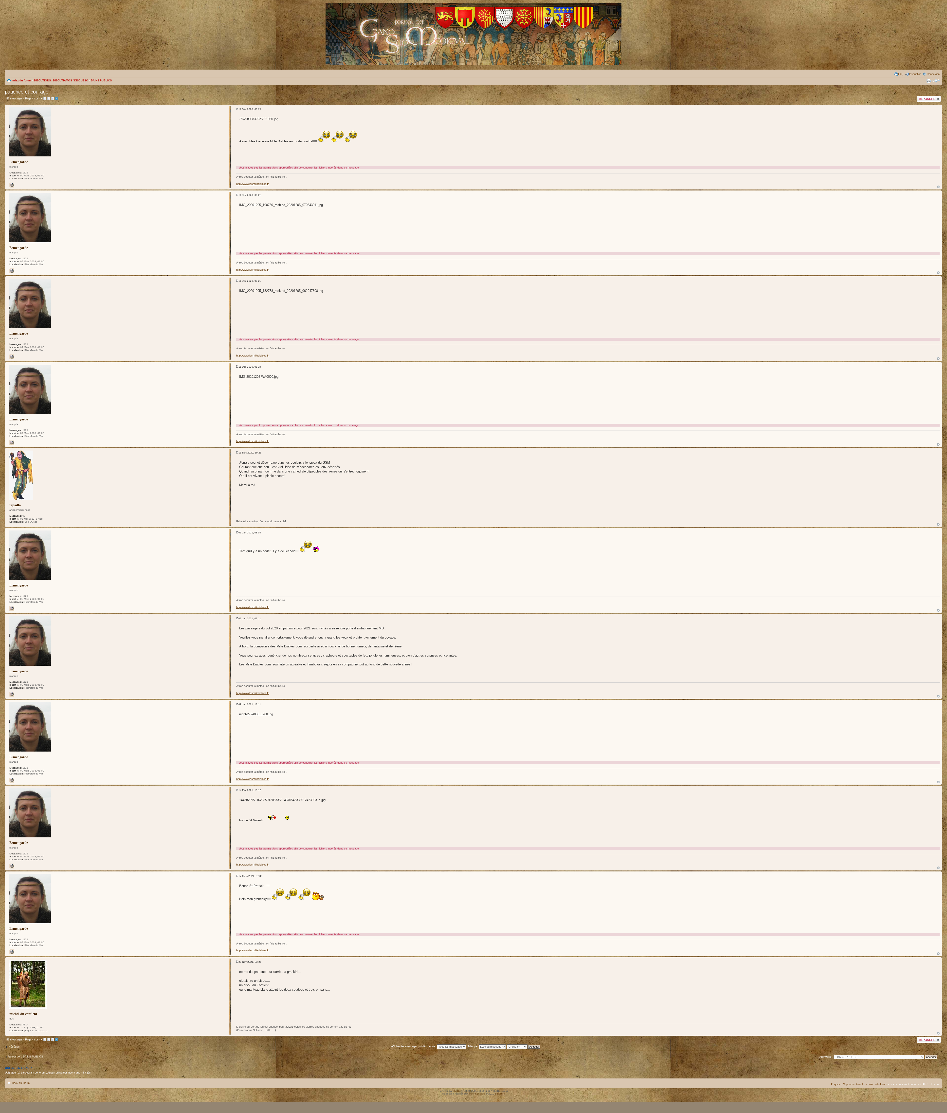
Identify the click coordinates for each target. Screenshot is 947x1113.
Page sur (32, 98)
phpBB (457, 1091)
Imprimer (928, 81)
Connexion (933, 74)
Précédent (14, 1046)
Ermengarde (18, 162)
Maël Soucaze (477, 1093)
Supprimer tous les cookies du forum (865, 1084)
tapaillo (15, 505)
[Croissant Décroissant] (526, 1046)
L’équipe (836, 1084)
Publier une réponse (929, 97)
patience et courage (26, 91)
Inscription (915, 74)
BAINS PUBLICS (101, 80)
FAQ (901, 74)
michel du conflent (23, 1014)
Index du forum (22, 80)
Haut (938, 187)
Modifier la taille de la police (936, 81)
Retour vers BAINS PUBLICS (25, 1056)
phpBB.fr (500, 1093)
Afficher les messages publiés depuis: (414, 1046)
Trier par (473, 1046)
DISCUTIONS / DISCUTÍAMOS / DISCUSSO (61, 80)
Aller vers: (826, 1056)
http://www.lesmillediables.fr (252, 183)
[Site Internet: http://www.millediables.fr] (11, 185)
